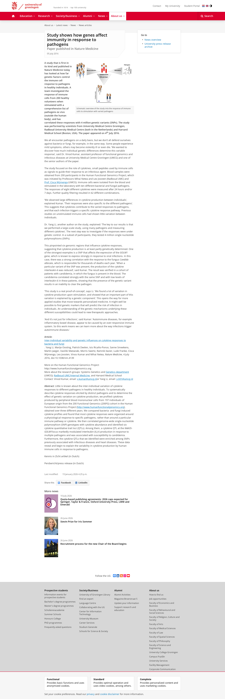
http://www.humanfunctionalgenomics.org (100, 407)
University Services (158, 660)
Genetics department (117, 372)
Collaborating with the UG (92, 607)
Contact (157, 5)
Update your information (126, 603)
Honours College (52, 618)
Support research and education (125, 609)
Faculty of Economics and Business (161, 604)
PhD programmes (53, 622)
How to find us (156, 594)
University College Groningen (163, 652)
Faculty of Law (156, 632)
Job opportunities (157, 598)
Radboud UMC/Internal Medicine (72, 375)
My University (172, 5)
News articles (85, 25)
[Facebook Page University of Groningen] (114, 575)
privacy (91, 694)
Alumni (118, 590)
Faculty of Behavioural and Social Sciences (162, 611)
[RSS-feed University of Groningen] (121, 575)
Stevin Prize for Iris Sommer (76, 521)
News (73, 25)
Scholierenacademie (54, 610)
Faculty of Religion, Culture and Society (164, 618)
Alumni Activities (122, 594)
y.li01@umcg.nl (124, 379)
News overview (153, 39)
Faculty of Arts (156, 624)
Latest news (62, 25)
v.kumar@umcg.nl (87, 379)
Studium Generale (88, 627)
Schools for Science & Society (93, 631)
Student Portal (192, 5)
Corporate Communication (162, 669)
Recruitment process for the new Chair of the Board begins (93, 543)
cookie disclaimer (109, 694)
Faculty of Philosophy (159, 641)
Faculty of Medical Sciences (162, 628)
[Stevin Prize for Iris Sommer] (51, 526)
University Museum (88, 618)
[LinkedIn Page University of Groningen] (117, 575)
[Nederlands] (203, 6)
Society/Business (88, 590)
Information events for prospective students (55, 596)
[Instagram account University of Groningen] (124, 575)
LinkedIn (83, 482)
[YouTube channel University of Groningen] (128, 575)
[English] (207, 6)
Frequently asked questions (57, 627)
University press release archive (158, 45)
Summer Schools (52, 614)
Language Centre (87, 603)
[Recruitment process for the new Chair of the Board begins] (51, 548)
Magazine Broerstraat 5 (125, 598)
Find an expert (86, 598)
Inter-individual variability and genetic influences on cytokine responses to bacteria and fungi (85, 342)
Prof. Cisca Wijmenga (56, 182)
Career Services (87, 622)
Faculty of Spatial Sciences (162, 636)
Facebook (66, 482)
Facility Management (159, 665)
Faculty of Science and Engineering (160, 647)
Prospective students (56, 590)
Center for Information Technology (90, 613)
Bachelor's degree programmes (60, 601)
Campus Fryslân (157, 656)
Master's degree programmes (59, 605)
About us (48, 25)
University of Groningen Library (94, 594)
